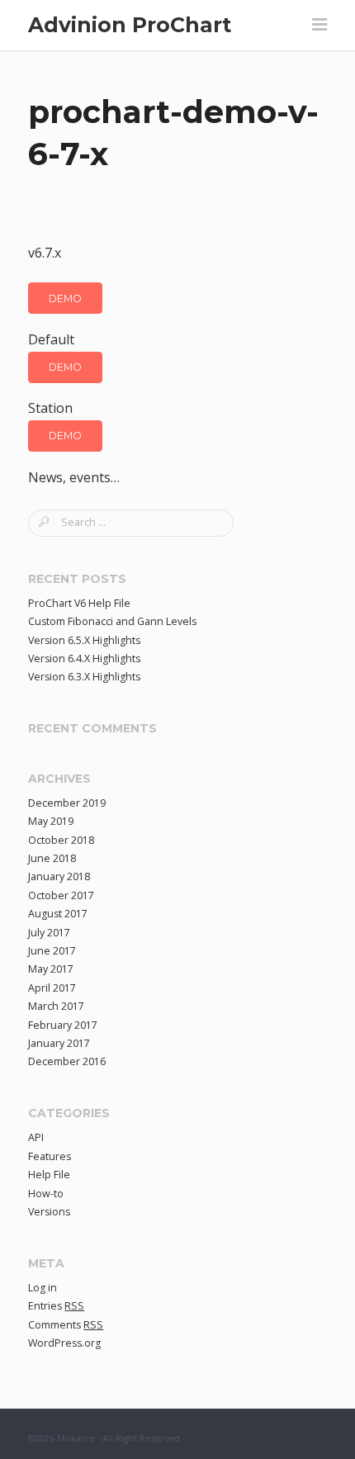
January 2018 (59, 876)
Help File (49, 1175)
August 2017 (58, 914)
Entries (56, 1306)
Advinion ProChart (129, 24)
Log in (42, 1288)
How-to (46, 1194)
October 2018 (61, 840)
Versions (49, 1212)
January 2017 (59, 1043)
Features (49, 1156)
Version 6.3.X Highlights (84, 677)
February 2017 (62, 1025)
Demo (65, 298)
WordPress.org (64, 1343)
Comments (65, 1325)
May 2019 (50, 821)
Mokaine (76, 1438)
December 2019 (67, 803)
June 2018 (52, 858)
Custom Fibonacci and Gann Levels (112, 621)
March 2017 (56, 1006)
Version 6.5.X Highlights (84, 640)
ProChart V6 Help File (79, 603)
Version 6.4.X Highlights (84, 658)
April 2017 (52, 988)
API (36, 1137)
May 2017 (50, 969)
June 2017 (52, 951)
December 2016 (67, 1061)
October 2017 (61, 895)
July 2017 (49, 933)
